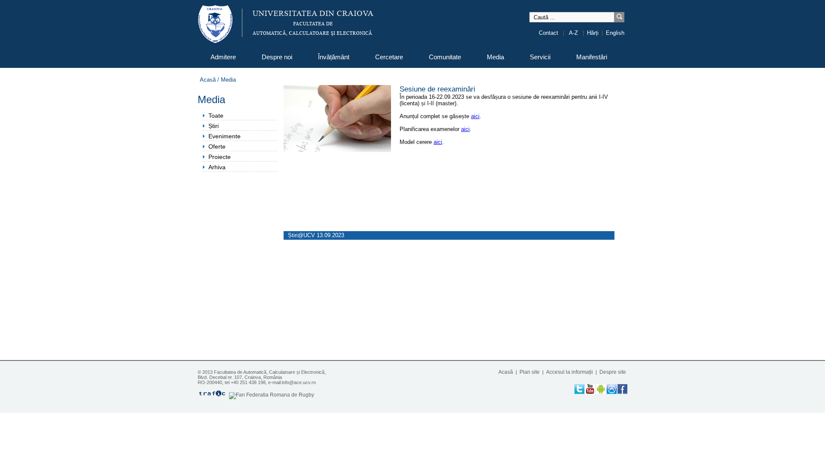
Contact (548, 33)
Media (495, 57)
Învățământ (333, 57)
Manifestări (591, 57)
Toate (215, 115)
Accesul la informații (569, 372)
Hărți (593, 33)
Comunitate (445, 57)
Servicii (540, 57)
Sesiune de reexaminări (437, 89)
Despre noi (277, 57)
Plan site (529, 372)
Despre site (612, 372)
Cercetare (389, 57)
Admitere (223, 57)
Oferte (217, 146)
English (615, 33)
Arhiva (217, 167)
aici (475, 116)
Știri (213, 125)
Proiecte (219, 156)
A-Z (573, 33)
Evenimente (224, 136)
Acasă (208, 79)
